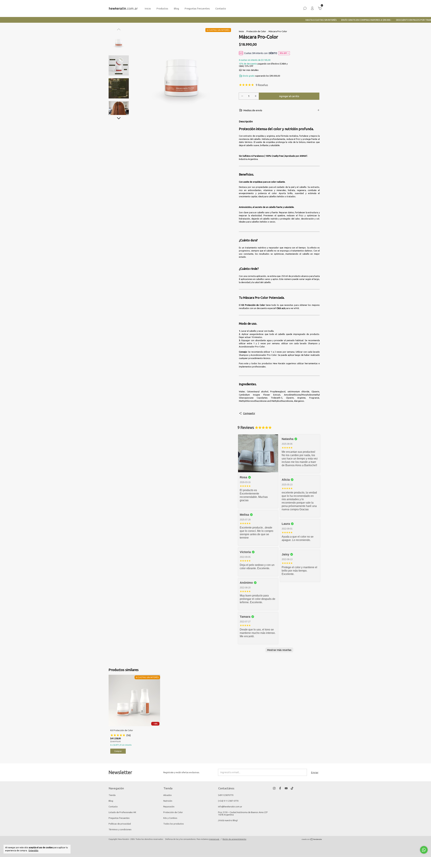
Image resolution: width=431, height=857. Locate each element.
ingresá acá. (214, 839)
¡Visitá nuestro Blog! (228, 820)
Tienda (112, 795)
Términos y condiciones (120, 829)
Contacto (220, 8)
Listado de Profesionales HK (122, 812)
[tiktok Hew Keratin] (292, 788)
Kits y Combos (170, 818)
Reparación (168, 806)
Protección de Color (256, 31)
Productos (162, 8)
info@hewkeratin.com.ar (230, 806)
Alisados (167, 795)
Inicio (148, 8)
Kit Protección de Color (253, 305)
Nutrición (167, 801)
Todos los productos (173, 823)
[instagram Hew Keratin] (274, 788)
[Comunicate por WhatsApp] (424, 850)
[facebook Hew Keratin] (280, 788)
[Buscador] (305, 9)
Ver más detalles (250, 70)
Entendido (33, 850)
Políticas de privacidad (120, 823)
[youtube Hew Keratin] (286, 788)
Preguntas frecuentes (197, 8)
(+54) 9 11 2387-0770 (228, 801)
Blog (176, 8)
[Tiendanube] (311, 839)
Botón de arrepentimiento (234, 839)
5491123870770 (225, 795)
